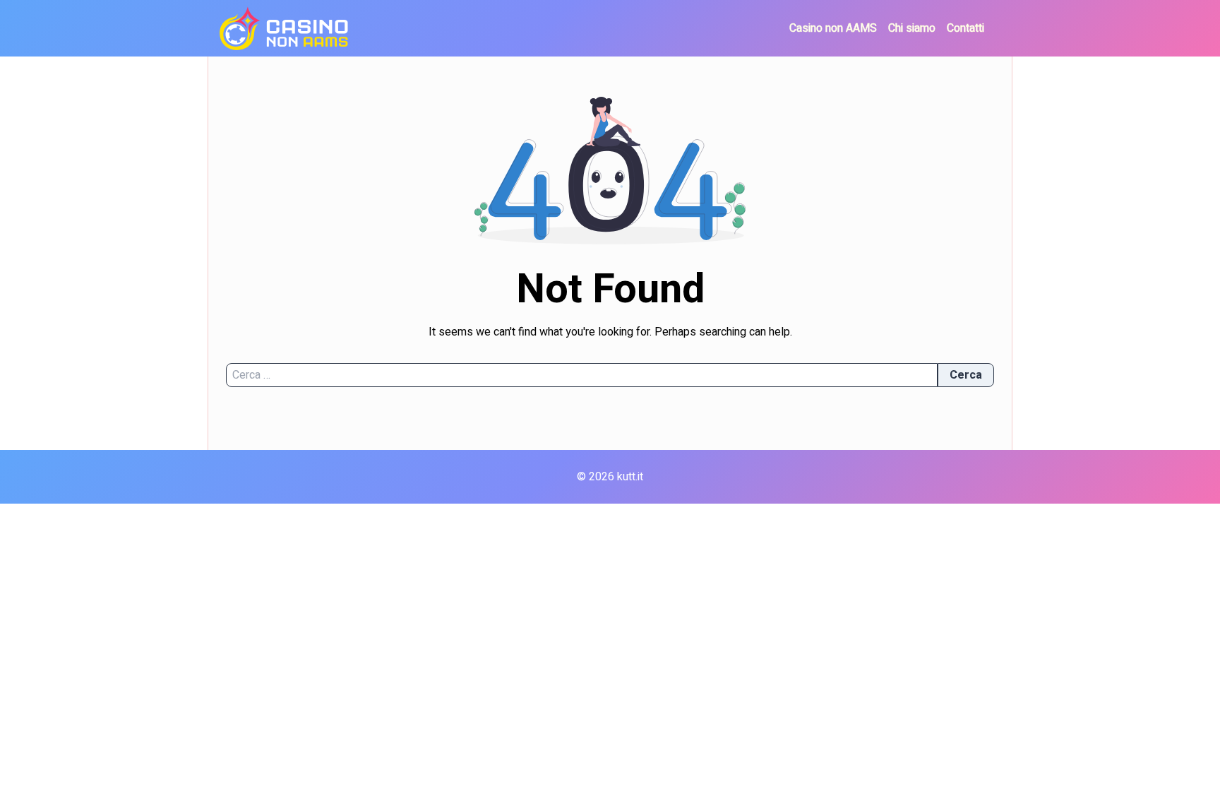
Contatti (965, 28)
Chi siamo (911, 28)
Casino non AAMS (833, 28)
